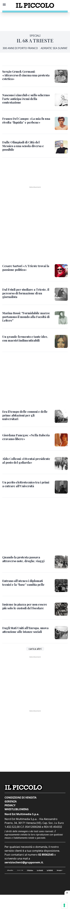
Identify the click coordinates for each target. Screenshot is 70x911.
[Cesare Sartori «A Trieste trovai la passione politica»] (61, 270)
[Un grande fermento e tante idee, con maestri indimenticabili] (61, 341)
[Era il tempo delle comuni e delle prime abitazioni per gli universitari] (61, 416)
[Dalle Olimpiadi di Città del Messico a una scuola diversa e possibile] (61, 146)
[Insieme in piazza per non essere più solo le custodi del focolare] (61, 609)
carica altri (35, 649)
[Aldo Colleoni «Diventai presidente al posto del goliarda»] (61, 463)
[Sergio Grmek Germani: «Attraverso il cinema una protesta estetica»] (61, 76)
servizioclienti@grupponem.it (24, 862)
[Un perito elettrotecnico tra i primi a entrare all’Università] (61, 487)
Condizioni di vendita (20, 797)
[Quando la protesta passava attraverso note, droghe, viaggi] (61, 561)
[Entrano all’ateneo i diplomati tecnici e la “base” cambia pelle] (61, 585)
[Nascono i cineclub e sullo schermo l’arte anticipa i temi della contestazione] (61, 99)
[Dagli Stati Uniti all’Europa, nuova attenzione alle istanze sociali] (61, 632)
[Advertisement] (35, 20)
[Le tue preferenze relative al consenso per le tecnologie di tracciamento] (64, 905)
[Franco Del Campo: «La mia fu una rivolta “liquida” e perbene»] (61, 123)
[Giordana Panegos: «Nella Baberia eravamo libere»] (61, 439)
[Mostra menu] (4, 5)
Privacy (10, 805)
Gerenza (11, 801)
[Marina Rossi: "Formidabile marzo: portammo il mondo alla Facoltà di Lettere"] (61, 317)
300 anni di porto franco (20, 48)
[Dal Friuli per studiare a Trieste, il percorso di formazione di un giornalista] (61, 294)
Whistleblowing (17, 809)
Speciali (35, 35)
